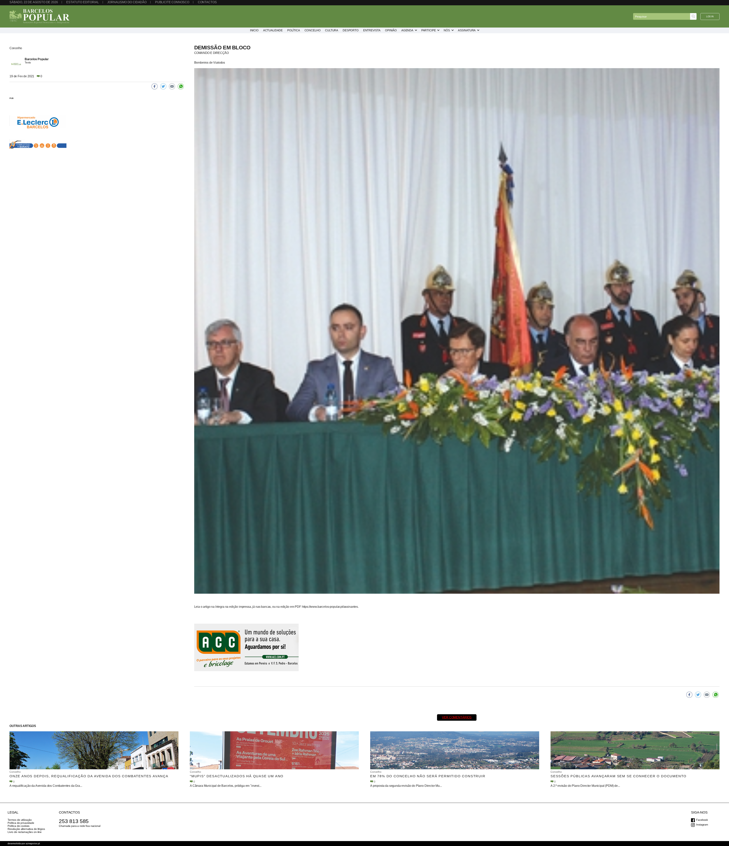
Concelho (15, 771)
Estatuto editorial (82, 2)
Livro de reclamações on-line (25, 831)
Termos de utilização (20, 819)
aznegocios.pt (33, 843)
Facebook (702, 819)
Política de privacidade (21, 822)
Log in (710, 16)
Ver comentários (457, 717)
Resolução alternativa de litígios (26, 828)
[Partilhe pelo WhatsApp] (715, 695)
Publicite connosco (172, 2)
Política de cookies (18, 825)
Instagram (702, 824)
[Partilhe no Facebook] (689, 695)
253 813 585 (74, 821)
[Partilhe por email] (707, 695)
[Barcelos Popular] (39, 16)
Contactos (207, 2)
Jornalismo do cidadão (127, 2)
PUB (11, 98)
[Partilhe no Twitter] (698, 695)
